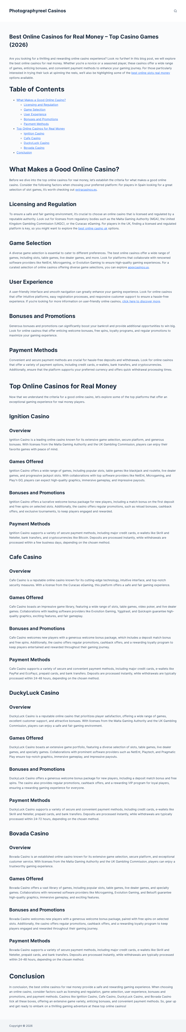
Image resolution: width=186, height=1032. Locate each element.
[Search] (175, 11)
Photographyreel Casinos (37, 10)
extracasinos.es (86, 189)
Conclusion (24, 152)
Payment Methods (36, 124)
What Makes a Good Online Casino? (41, 100)
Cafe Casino (32, 138)
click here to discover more (141, 301)
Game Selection (34, 109)
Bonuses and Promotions (41, 119)
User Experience (35, 114)
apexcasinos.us (138, 267)
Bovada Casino (34, 148)
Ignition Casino (34, 133)
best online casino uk (92, 228)
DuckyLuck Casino (36, 143)
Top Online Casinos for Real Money (41, 128)
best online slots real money (150, 73)
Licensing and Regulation (41, 104)
